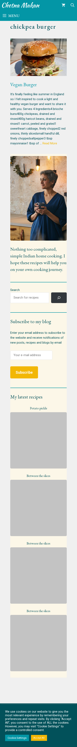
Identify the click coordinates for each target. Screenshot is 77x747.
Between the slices (38, 476)
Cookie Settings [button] (17, 737)
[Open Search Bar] (72, 5)
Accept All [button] (39, 738)
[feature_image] (38, 440)
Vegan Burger (23, 84)
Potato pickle (38, 408)
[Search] (59, 297)
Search (15, 290)
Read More (50, 143)
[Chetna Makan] (21, 5)
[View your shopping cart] (63, 5)
